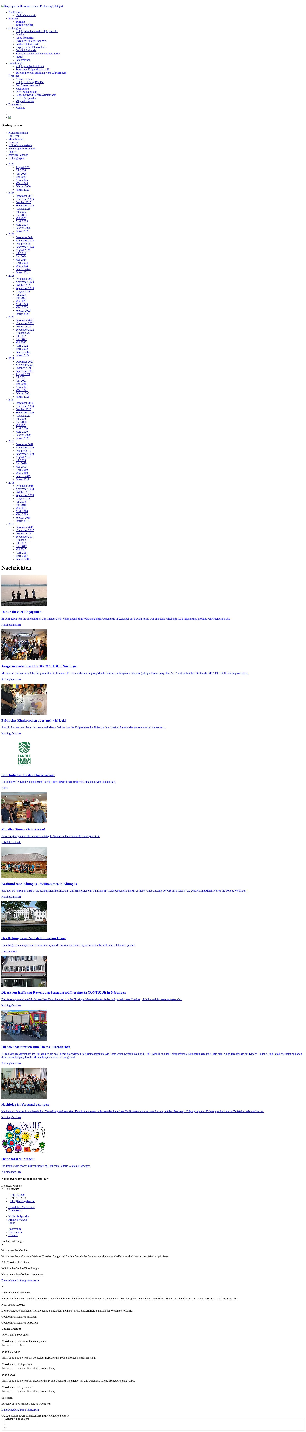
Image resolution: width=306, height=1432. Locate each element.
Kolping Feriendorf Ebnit (30, 66)
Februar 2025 (23, 227)
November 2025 (25, 199)
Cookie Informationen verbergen (19, 1322)
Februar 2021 (23, 393)
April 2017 (22, 552)
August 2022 (23, 332)
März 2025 (22, 224)
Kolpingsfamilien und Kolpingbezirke (37, 31)
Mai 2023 (21, 301)
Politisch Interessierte (27, 43)
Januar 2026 (22, 189)
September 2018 (25, 495)
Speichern (7, 1397)
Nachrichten (15, 12)
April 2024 (22, 262)
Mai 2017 (21, 549)
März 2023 (22, 307)
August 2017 (23, 539)
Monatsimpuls (16, 138)
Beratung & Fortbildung (21, 148)
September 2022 (25, 329)
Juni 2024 (21, 256)
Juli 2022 (21, 336)
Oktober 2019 (23, 450)
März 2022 (22, 348)
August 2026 (23, 167)
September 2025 (25, 205)
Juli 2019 (21, 460)
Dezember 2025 (24, 195)
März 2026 (22, 183)
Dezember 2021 (24, 361)
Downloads (14, 104)
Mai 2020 (21, 425)
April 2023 (22, 304)
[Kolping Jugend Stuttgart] (9, 117)
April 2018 (22, 511)
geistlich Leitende (18, 154)
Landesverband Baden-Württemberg (36, 94)
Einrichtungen (16, 63)
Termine (13, 18)
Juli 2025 (21, 211)
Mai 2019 (21, 466)
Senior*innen (23, 59)
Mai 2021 (21, 383)
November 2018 (25, 488)
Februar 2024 (23, 269)
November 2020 (25, 406)
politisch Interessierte (20, 145)
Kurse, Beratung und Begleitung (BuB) (38, 53)
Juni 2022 (21, 339)
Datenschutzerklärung (13, 1280)
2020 (11, 399)
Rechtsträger (23, 88)
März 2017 (22, 555)
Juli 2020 (21, 418)
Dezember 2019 (24, 444)
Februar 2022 (23, 351)
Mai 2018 (21, 508)
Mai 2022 (21, 342)
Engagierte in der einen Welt (31, 40)
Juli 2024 (21, 253)
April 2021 (22, 387)
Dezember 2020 (24, 402)
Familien (20, 34)
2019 (11, 441)
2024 (11, 234)
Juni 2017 (21, 546)
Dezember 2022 (24, 320)
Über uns (13, 75)
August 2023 (23, 291)
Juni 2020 (21, 422)
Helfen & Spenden (26, 98)
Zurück (5, 1403)
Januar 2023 (22, 313)
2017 (11, 523)
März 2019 (22, 473)
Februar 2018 (23, 517)
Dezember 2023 (24, 278)
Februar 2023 (23, 310)
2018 (11, 482)
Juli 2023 (21, 294)
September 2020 (25, 412)
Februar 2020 (23, 434)
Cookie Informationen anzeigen (19, 1316)
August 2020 (23, 415)
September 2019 (25, 453)
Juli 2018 (21, 501)
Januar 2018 (22, 520)
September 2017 (25, 536)
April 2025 (22, 221)
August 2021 (23, 374)
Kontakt (20, 107)
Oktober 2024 (23, 243)
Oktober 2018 (23, 492)
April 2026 (22, 180)
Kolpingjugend (16, 158)
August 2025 (23, 208)
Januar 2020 (22, 437)
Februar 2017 (23, 558)
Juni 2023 (21, 297)
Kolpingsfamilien (18, 132)
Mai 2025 (21, 218)
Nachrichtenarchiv (26, 15)
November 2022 (25, 323)
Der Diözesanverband (28, 85)
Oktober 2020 (23, 409)
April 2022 (22, 345)
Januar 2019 (22, 479)
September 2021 (25, 371)
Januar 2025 (22, 230)
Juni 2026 (21, 173)
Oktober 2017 (23, 533)
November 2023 (25, 281)
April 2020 (22, 428)
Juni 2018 (21, 504)
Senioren (13, 142)
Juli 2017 (21, 543)
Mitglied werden (25, 101)
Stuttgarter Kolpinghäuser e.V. (32, 69)
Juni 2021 (21, 380)
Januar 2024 (22, 272)
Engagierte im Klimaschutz (31, 47)
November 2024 (25, 240)
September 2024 (25, 246)
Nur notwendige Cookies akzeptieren (30, 1403)
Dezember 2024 (24, 237)
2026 (11, 164)
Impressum (33, 1280)
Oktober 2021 (23, 367)
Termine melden (25, 24)
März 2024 (22, 266)
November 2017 (25, 530)
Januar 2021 (22, 396)
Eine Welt (13, 135)
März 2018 (22, 514)
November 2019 (25, 447)
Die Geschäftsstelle (26, 91)
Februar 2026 (23, 186)
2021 (11, 358)
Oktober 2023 (23, 285)
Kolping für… (16, 28)
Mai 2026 (21, 176)
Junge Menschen (25, 37)
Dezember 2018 (24, 485)
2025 (11, 192)
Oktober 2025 (23, 202)
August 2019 (23, 457)
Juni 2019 (21, 463)
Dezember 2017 (24, 527)
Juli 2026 (21, 170)
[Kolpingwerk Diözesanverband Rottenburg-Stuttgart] (32, 6)
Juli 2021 (21, 377)
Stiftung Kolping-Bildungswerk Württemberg (41, 72)
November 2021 (25, 364)
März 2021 (22, 390)
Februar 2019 (23, 476)
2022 (11, 316)
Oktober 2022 (23, 326)
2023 (11, 275)
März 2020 (22, 431)
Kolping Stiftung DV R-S (30, 82)
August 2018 (23, 498)
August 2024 (23, 250)
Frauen (19, 56)
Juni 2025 (21, 215)
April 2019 (22, 469)
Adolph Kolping (25, 78)
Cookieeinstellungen (12, 1241)
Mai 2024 (21, 259)
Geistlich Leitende (26, 50)
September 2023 (25, 288)
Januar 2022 (22, 355)
